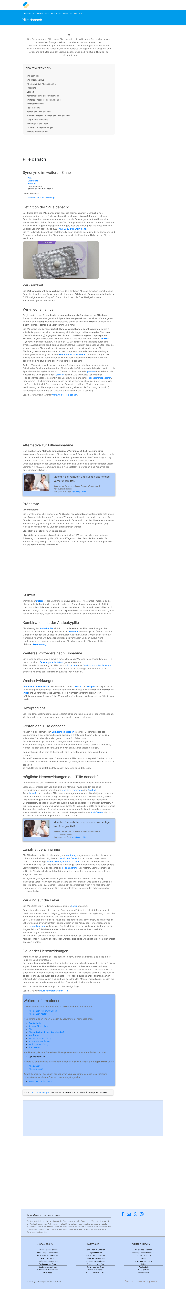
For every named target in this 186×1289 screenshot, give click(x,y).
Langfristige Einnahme (37, 119)
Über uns (129, 1281)
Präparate (31, 88)
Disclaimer (140, 1281)
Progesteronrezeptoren (99, 378)
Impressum (152, 1281)
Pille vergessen (36, 1069)
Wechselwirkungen (36, 103)
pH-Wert (91, 371)
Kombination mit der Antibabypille (43, 95)
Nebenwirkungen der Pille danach (64, 861)
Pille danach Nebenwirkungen (42, 197)
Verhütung (67, 13)
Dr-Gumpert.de (28, 13)
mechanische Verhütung (40, 1038)
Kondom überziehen (38, 1026)
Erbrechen (72, 665)
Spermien (59, 374)
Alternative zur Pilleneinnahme (41, 84)
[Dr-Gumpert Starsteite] (26, 5)
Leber (74, 906)
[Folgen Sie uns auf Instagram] (141, 1214)
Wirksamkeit (33, 76)
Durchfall (92, 790)
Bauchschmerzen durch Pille (53, 990)
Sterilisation (34, 1047)
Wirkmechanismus (35, 80)
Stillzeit (30, 92)
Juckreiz (32, 793)
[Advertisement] (69, 145)
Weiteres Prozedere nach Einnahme (44, 100)
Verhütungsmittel (79, 492)
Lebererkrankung (36, 926)
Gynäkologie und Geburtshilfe (48, 13)
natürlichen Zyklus (68, 858)
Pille (30, 178)
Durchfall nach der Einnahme (97, 665)
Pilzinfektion (97, 812)
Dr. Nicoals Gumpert (40, 1092)
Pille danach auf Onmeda (40, 1081)
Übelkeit (66, 790)
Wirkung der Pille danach (64, 395)
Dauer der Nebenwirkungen (40, 127)
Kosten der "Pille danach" (39, 111)
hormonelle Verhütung (39, 1041)
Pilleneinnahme (69, 868)
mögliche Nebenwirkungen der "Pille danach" (48, 115)
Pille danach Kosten (38, 1014)
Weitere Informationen (37, 131)
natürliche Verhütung (38, 1044)
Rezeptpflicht (33, 107)
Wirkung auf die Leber (37, 123)
